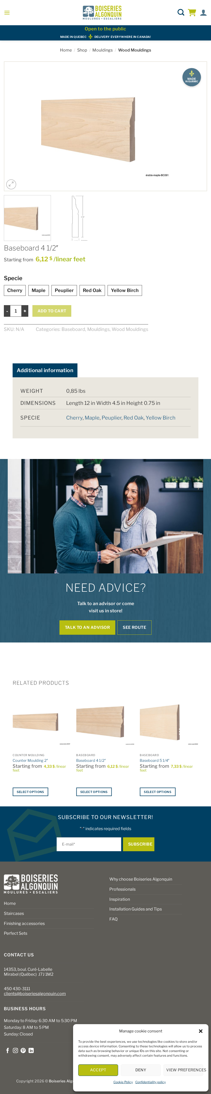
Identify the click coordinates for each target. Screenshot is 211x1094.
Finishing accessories (24, 923)
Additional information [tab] (45, 370)
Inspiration (119, 899)
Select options (30, 792)
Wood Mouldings (134, 50)
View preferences (184, 1070)
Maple (39, 290)
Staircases (14, 913)
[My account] (203, 13)
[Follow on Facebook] (7, 1051)
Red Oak (92, 290)
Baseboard (73, 329)
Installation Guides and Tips (135, 909)
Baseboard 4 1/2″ (91, 760)
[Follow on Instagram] (15, 1051)
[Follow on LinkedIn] (31, 1051)
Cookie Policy (123, 1082)
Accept (98, 1070)
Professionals (122, 889)
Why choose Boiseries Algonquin (140, 879)
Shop (82, 50)
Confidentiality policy (150, 1082)
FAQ (113, 919)
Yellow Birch (125, 290)
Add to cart (52, 310)
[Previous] (15, 126)
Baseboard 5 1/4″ (155, 760)
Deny (140, 1070)
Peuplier (64, 290)
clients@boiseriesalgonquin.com (35, 993)
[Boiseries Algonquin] (102, 12)
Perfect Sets (15, 933)
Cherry (14, 290)
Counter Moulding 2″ (30, 760)
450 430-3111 (17, 988)
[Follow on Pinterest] (23, 1051)
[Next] (196, 126)
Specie (13, 278)
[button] (200, 1031)
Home (66, 50)
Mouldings (102, 50)
